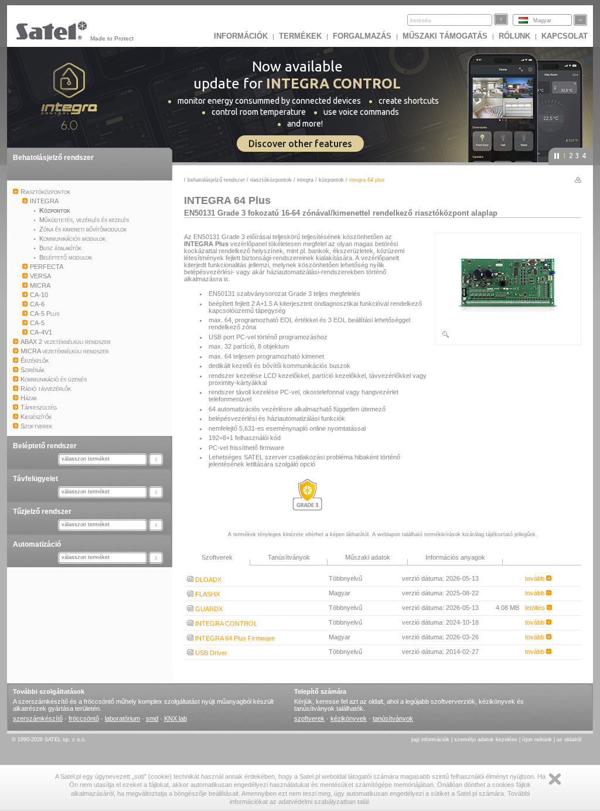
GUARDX (208, 608)
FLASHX (206, 594)
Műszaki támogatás (445, 36)
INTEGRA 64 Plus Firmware (234, 638)
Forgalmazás (362, 36)
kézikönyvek (348, 718)
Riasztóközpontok (271, 180)
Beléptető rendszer (45, 446)
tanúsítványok (393, 718)
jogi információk (430, 739)
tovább (535, 578)
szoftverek (309, 718)
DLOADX (207, 579)
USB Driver (210, 652)
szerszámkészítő (38, 718)
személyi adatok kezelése (485, 739)
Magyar (542, 20)
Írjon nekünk (537, 739)
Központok (331, 180)
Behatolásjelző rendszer (53, 158)
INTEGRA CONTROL (225, 623)
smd (152, 718)
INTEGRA (305, 180)
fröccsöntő (84, 718)
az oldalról (569, 739)
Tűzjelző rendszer (42, 511)
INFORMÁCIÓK (241, 36)
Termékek (300, 36)
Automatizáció (37, 544)
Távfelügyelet (35, 479)
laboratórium (122, 718)
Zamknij (555, 779)
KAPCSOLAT (564, 36)
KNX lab (175, 718)
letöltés (536, 607)
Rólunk (514, 36)
